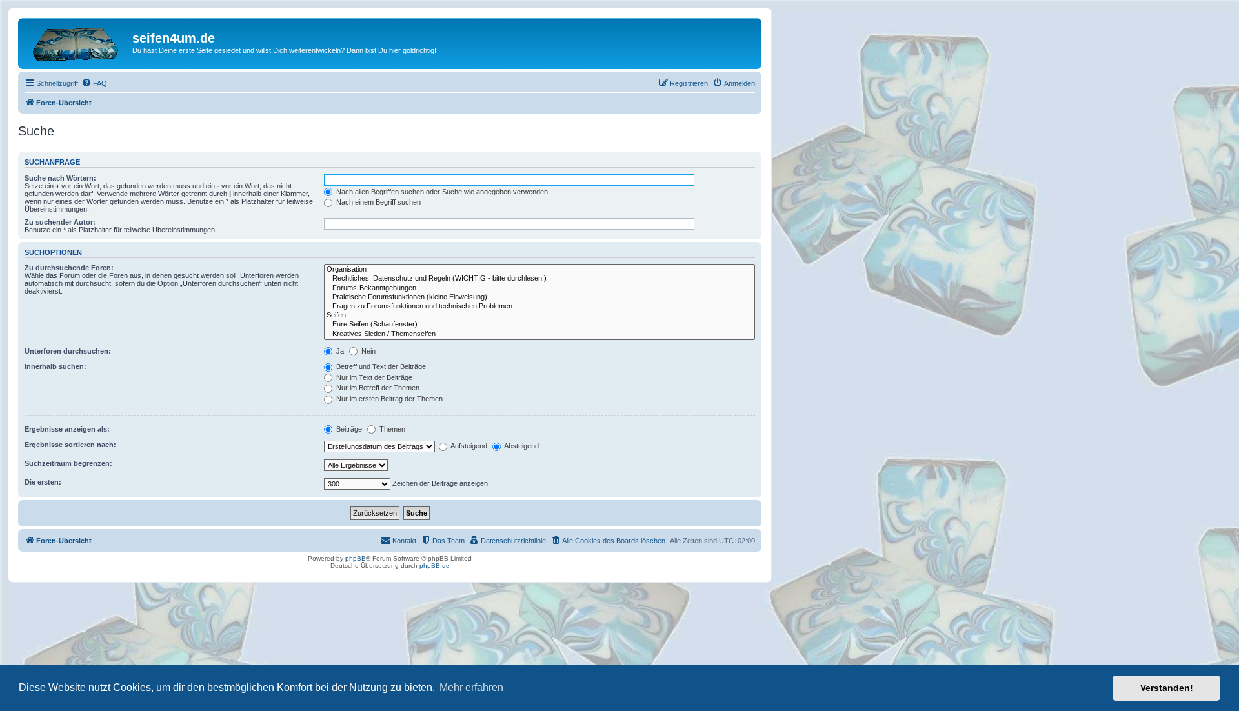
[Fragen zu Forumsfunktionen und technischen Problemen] (539, 306)
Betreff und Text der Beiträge (380, 366)
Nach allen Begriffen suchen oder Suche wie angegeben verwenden (441, 191)
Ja (339, 351)
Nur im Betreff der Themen (376, 388)
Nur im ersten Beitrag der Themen (388, 399)
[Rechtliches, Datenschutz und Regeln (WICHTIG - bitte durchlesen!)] (539, 278)
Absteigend (521, 446)
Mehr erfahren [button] (471, 687)
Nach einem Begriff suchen (377, 202)
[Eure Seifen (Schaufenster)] (539, 324)
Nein (367, 351)
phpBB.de (434, 565)
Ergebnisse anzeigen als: (67, 429)
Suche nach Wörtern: (60, 178)
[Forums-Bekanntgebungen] (539, 288)
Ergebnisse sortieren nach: (70, 444)
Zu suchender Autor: (60, 222)
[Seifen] (539, 315)
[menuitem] (94, 83)
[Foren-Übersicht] (76, 42)
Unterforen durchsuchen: (68, 351)
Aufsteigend (468, 446)
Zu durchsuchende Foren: (69, 268)
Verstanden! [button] (1166, 688)
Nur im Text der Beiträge (373, 377)
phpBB (355, 558)
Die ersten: (43, 482)
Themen (391, 429)
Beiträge (348, 429)
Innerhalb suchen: (55, 366)
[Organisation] (539, 269)
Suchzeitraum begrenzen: (68, 463)
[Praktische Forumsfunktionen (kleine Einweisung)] (539, 297)
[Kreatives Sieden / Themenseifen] (539, 334)
